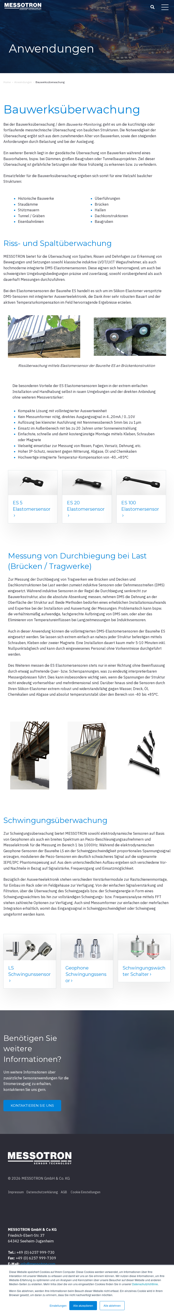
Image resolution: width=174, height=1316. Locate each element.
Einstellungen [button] (58, 1305)
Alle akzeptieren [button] (83, 1305)
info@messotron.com (38, 1264)
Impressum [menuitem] (16, 1192)
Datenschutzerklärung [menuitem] (42, 1192)
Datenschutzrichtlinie (145, 1284)
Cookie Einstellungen (85, 1192)
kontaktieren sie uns (32, 1105)
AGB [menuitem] (64, 1192)
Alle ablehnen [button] (112, 1305)
